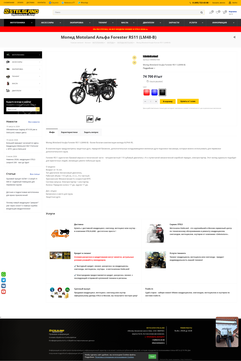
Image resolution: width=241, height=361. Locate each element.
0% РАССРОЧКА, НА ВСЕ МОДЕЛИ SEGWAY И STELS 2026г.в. (120, 29)
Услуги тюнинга (178, 253)
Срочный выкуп (82, 288)
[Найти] (202, 12)
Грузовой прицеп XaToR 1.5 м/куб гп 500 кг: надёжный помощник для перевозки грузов (21, 181)
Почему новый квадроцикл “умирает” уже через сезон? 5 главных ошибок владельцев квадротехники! (22, 205)
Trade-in (149, 288)
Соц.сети (54, 3)
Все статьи (35, 174)
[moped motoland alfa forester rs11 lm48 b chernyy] (94, 86)
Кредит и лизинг (82, 253)
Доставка (78, 224)
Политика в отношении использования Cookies (114, 357)
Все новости (34, 122)
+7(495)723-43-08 (158, 340)
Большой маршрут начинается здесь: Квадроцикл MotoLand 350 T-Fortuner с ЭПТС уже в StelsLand (22, 146)
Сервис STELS (176, 224)
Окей (152, 356)
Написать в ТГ (69, 3)
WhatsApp (84, 3)
